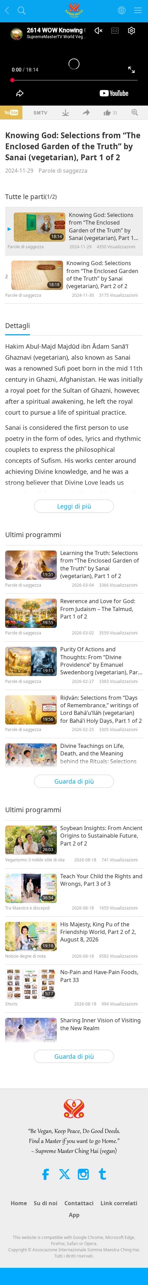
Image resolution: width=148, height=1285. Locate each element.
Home (19, 1203)
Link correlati (119, 1203)
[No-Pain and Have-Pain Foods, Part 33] (31, 984)
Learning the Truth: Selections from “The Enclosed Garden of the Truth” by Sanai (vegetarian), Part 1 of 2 (99, 564)
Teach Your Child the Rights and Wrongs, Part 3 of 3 (101, 879)
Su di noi (45, 1203)
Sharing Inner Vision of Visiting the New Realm (100, 1024)
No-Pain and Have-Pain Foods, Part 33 (99, 975)
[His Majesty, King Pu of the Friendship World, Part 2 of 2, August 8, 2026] (31, 936)
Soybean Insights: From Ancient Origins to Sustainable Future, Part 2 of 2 (101, 835)
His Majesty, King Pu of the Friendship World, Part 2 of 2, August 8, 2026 (98, 932)
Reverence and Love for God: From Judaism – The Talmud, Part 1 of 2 (97, 608)
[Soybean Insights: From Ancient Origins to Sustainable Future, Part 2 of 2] (31, 840)
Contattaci (79, 1203)
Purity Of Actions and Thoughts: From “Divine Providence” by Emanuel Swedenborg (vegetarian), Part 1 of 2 (100, 660)
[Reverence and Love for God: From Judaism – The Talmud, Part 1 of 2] (31, 613)
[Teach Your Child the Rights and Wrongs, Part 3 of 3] (31, 888)
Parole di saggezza (63, 170)
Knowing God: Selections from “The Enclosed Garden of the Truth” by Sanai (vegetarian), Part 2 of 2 (102, 274)
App (74, 1215)
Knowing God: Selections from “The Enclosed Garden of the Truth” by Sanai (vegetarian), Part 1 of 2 (101, 226)
